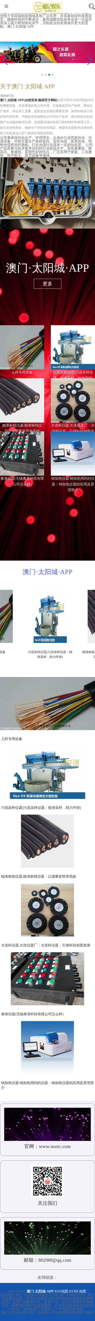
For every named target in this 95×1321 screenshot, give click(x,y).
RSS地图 (61, 1291)
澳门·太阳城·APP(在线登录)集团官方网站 (28, 100)
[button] (90, 60)
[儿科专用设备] (22, 346)
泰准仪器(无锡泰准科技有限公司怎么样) (32, 1014)
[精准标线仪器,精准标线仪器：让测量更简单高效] (22, 399)
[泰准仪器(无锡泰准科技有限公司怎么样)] (22, 452)
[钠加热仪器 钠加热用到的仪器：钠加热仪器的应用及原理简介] (73, 452)
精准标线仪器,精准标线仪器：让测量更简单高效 (38, 876)
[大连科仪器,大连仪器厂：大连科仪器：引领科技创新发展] (73, 399)
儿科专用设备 (22, 372)
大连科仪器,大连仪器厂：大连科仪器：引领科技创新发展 (45, 945)
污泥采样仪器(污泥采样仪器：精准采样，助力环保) (41, 808)
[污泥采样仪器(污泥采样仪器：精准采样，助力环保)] (73, 346)
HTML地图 (77, 1291)
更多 (47, 284)
